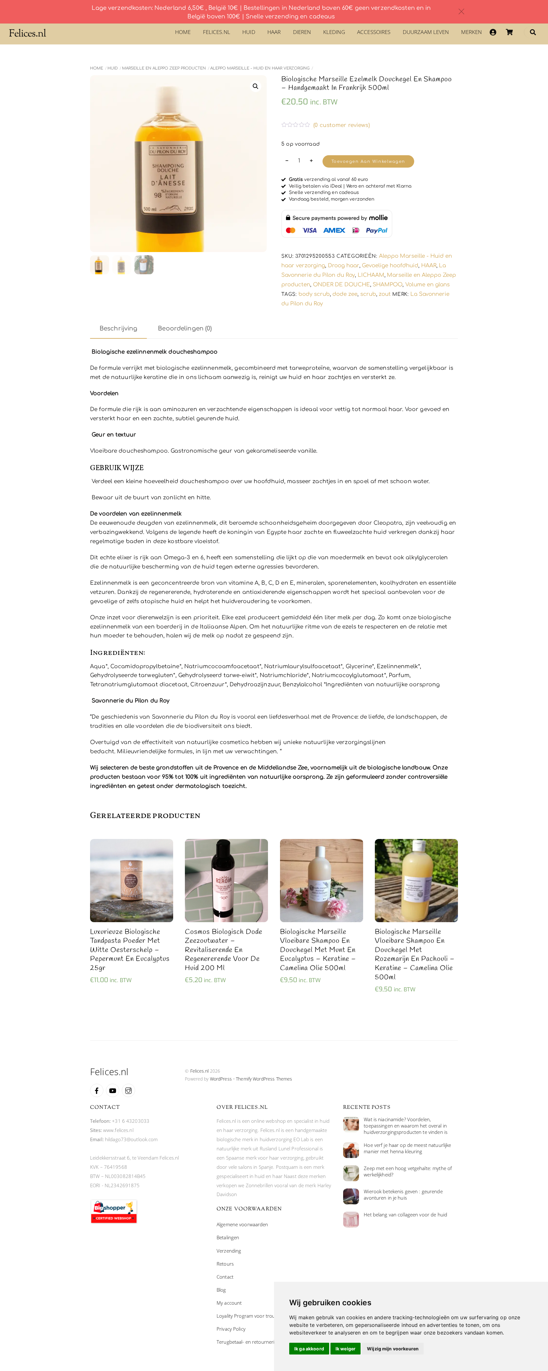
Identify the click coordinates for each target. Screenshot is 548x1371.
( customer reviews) (341, 125)
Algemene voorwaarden (242, 1224)
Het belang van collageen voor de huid (405, 1215)
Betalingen (228, 1237)
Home (183, 32)
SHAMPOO (387, 285)
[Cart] (509, 32)
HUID (248, 32)
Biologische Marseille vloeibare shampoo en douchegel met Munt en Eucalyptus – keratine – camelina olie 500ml (318, 950)
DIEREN (302, 32)
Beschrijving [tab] (119, 328)
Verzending (229, 1251)
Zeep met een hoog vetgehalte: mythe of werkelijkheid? (408, 1171)
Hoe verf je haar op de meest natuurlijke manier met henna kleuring (407, 1148)
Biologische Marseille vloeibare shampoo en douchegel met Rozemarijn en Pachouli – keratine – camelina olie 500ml (415, 955)
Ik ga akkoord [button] (309, 1348)
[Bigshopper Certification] (114, 1222)
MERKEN (471, 32)
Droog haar (343, 266)
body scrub (314, 294)
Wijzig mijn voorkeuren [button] (393, 1348)
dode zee (344, 294)
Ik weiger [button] (346, 1348)
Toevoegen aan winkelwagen (368, 161)
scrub (368, 294)
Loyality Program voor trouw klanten (256, 1316)
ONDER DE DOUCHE (341, 285)
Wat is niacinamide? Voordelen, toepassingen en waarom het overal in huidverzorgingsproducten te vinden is (405, 1125)
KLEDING (334, 32)
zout (385, 294)
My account (229, 1303)
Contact (225, 1277)
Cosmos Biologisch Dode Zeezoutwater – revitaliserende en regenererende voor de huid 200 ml (223, 950)
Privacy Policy (231, 1329)
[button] (255, 86)
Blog (221, 1290)
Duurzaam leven (426, 32)
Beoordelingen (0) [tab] (185, 328)
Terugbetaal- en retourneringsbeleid (256, 1342)
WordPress (221, 1079)
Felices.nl (216, 32)
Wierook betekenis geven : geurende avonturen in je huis (403, 1194)
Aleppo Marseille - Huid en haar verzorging (260, 68)
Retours (225, 1264)
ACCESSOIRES (373, 32)
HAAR (274, 32)
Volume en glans (427, 285)
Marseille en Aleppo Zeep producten (164, 68)
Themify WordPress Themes (264, 1079)
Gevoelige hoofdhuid (390, 266)
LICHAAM (371, 275)
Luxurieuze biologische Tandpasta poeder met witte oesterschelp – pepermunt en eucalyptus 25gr (130, 950)
